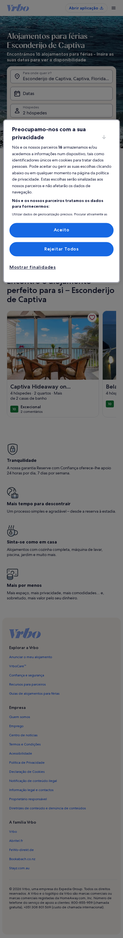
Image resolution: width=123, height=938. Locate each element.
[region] (61, 201)
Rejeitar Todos (61, 249)
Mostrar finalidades (32, 267)
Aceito (62, 230)
